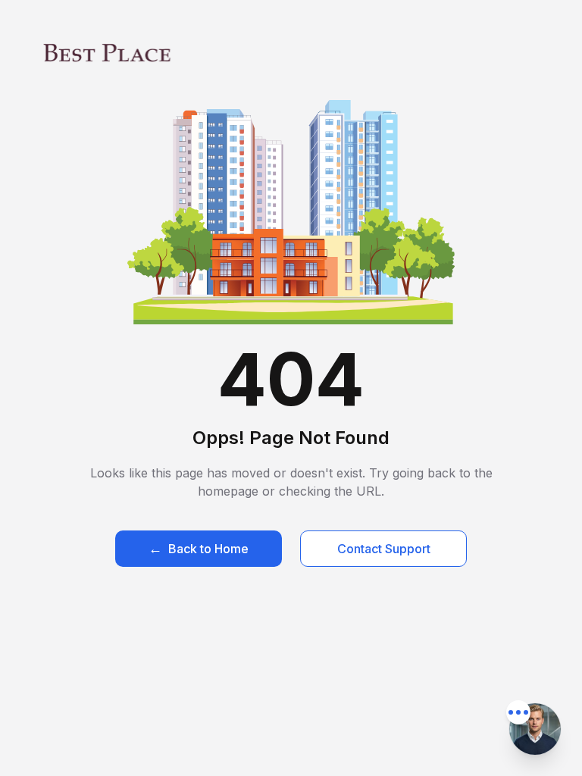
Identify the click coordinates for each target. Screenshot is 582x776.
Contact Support (383, 548)
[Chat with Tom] (535, 729)
